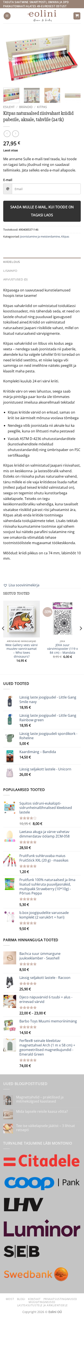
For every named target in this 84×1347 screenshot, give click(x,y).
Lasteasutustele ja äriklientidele (42, 1305)
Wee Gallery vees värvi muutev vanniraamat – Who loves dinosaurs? (21, 650)
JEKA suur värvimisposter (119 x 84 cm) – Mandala (62, 649)
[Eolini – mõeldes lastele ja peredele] (42, 16)
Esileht (9, 107)
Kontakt (34, 1299)
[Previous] (10, 58)
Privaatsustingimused (60, 1299)
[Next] (74, 58)
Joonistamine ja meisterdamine (40, 236)
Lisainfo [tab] (10, 270)
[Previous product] (15, 133)
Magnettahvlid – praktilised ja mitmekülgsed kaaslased (40, 1099)
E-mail (7, 180)
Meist (10, 1299)
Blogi (21, 1299)
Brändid (26, 107)
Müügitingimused (42, 1302)
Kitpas (42, 107)
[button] (7, 15)
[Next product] (7, 133)
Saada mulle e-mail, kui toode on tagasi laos (42, 211)
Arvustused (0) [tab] (15, 279)
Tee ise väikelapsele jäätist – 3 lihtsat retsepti (45, 1128)
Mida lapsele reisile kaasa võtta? (42, 1111)
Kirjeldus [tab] (11, 262)
